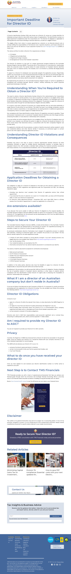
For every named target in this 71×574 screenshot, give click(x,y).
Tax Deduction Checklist (26, 551)
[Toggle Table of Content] (20, 31)
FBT (16, 549)
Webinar (25, 554)
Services (24, 7)
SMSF (16, 551)
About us (10, 538)
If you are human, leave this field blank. (18, 519)
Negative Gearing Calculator (26, 544)
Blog (24, 547)
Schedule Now (35, 442)
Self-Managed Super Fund (50, 46)
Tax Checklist (56, 7)
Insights (34, 7)
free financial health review (18, 381)
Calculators (44, 7)
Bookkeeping (18, 547)
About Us (14, 7)
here (25, 216)
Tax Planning (18, 538)
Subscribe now (55, 516)
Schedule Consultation (55, 4)
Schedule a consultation (57, 546)
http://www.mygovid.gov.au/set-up (46, 239)
